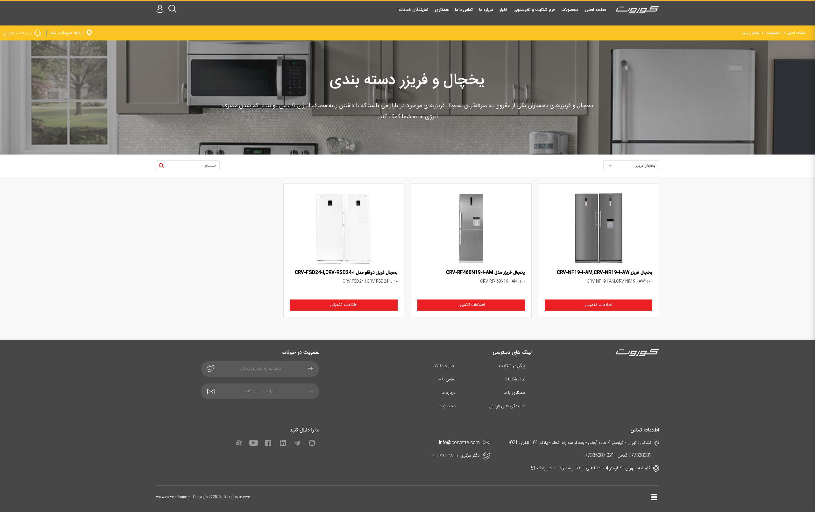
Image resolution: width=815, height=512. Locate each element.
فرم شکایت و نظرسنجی (534, 10)
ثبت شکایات (514, 379)
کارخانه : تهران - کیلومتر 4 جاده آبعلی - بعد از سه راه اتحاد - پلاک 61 (590, 468)
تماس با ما (464, 10)
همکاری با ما (514, 393)
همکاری (442, 10)
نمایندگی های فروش (507, 406)
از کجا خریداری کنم (67, 32)
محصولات (569, 10)
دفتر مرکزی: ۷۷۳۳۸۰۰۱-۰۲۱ (456, 455)
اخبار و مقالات (444, 366)
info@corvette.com (459, 443)
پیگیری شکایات (512, 366)
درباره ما (486, 10)
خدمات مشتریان (17, 33)
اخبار (503, 10)
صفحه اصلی (595, 10)
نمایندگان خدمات (414, 10)
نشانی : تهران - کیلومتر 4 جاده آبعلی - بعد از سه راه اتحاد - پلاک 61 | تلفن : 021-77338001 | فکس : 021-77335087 (580, 449)
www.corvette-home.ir (173, 496)
